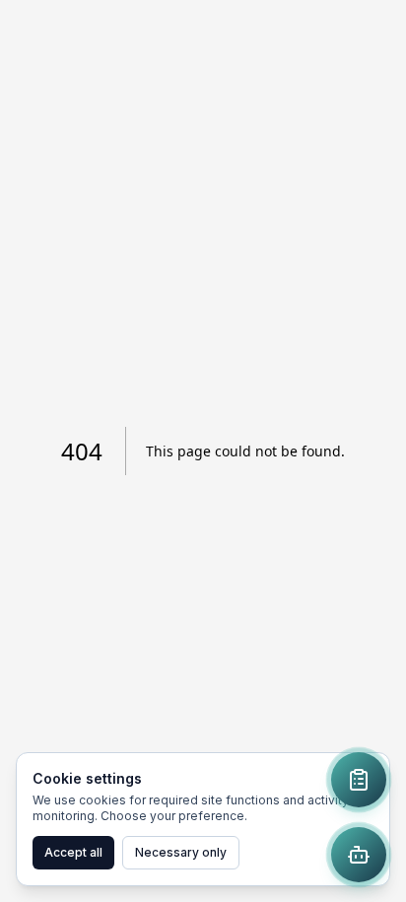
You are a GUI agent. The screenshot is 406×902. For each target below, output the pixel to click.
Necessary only (181, 852)
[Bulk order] (358, 779)
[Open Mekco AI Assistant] (358, 854)
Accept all (73, 852)
